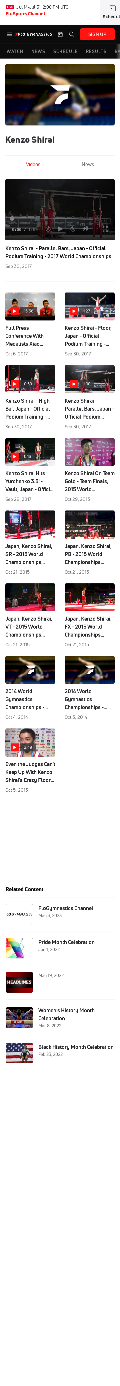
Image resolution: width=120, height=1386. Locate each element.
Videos (33, 164)
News (88, 164)
